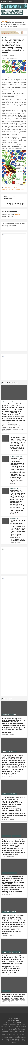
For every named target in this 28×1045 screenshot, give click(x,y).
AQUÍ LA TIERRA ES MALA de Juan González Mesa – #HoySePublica (15, 203)
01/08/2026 (5, 819)
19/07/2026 (5, 856)
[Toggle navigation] (3, 17)
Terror (14, 714)
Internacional (7, 699)
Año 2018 (7, 188)
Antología (12, 188)
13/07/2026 (5, 974)
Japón (9, 189)
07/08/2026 (13, 514)
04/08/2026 (5, 777)
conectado (17, 214)
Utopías (22, 189)
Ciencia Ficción (7, 836)
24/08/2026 (5, 422)
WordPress (18, 1022)
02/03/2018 (5, 55)
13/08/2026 (13, 483)
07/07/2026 (5, 1002)
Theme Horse (16, 1020)
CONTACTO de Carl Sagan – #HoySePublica (11, 197)
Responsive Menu (25, 1)
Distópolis (11, 55)
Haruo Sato (5, 189)
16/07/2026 (5, 894)
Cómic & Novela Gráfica (10, 383)
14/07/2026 (5, 935)
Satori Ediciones (16, 189)
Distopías (18, 188)
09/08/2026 (5, 734)
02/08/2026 (13, 542)
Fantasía (4, 37)
